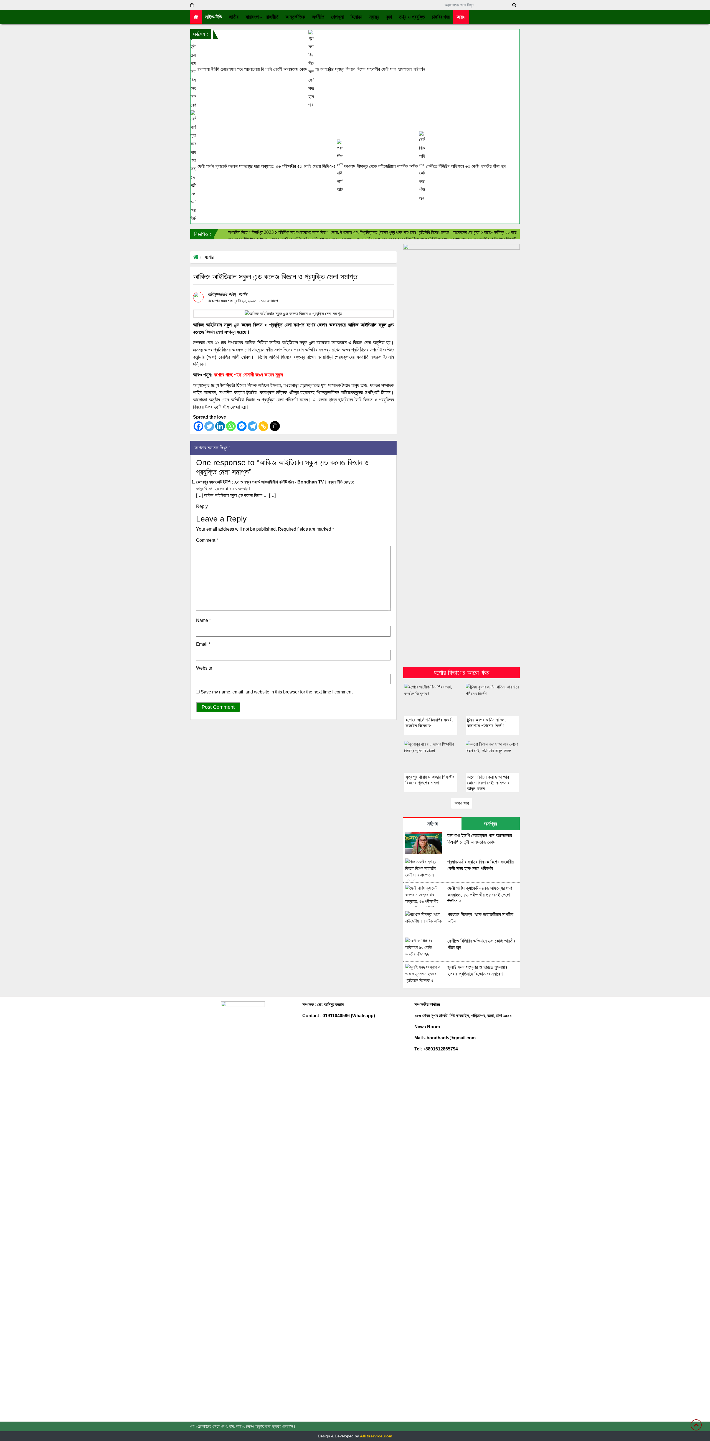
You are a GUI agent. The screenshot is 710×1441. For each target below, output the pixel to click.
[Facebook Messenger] (242, 426)
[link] (461, 17)
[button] (233, 17)
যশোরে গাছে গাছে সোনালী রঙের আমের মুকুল (248, 375)
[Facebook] (198, 426)
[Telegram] (252, 426)
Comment (207, 540)
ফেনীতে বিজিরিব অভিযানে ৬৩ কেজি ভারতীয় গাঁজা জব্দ (465, 166)
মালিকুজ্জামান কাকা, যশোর (227, 294)
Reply (202, 506)
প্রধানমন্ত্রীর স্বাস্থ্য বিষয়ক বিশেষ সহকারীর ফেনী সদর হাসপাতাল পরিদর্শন (369, 69)
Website (204, 668)
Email (203, 644)
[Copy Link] (263, 426)
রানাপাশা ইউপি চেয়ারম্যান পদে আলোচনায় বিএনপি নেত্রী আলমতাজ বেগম (251, 69)
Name (203, 620)
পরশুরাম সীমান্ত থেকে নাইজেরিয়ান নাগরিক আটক (380, 166)
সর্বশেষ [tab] (432, 824)
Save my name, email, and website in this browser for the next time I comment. (277, 692)
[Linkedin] (220, 426)
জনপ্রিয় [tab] (490, 824)
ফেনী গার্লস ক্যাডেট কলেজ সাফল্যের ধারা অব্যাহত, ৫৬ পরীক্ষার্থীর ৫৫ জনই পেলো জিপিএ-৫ (266, 166)
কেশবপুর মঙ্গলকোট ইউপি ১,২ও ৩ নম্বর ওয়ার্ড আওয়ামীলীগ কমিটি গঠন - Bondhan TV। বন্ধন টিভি (269, 482)
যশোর (209, 257)
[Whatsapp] (231, 426)
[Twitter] (209, 426)
